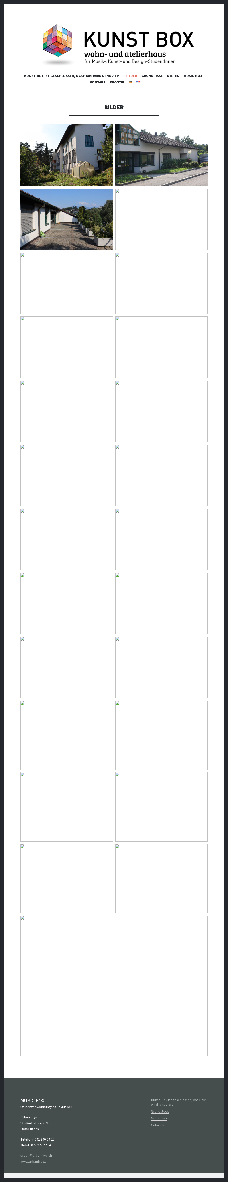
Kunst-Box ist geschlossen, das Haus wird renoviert (72, 75)
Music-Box (193, 75)
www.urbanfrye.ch (34, 1161)
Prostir (117, 82)
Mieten (173, 75)
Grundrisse (152, 75)
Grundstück (160, 1111)
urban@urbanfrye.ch (36, 1155)
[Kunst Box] (114, 46)
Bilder (131, 75)
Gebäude (157, 1125)
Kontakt (98, 82)
